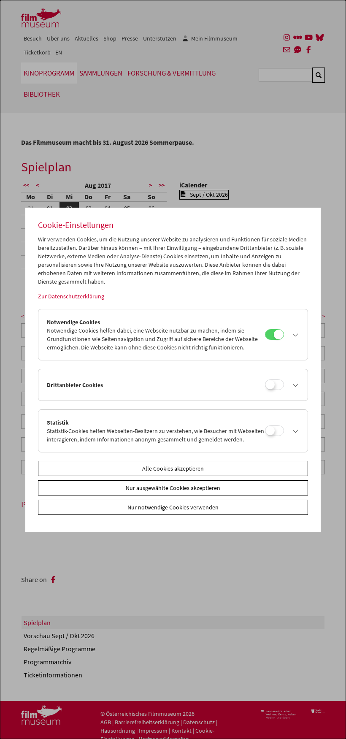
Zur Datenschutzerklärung (71, 296)
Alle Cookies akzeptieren (173, 468)
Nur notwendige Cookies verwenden (173, 507)
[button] (293, 334)
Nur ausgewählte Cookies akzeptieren (173, 488)
